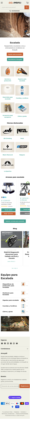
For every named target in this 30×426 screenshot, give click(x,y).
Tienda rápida (8, 209)
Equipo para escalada (15, 54)
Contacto (23, 412)
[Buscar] (26, 7)
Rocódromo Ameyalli (15, 59)
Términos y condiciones (8, 413)
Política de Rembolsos (22, 413)
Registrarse (25, 386)
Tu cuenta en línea (7, 412)
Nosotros (16, 412)
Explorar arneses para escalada (15, 221)
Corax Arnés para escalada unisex (6, 203)
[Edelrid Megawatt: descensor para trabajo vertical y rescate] (11, 239)
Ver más (14, 268)
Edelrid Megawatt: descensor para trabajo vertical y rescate (11, 255)
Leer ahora (10, 261)
